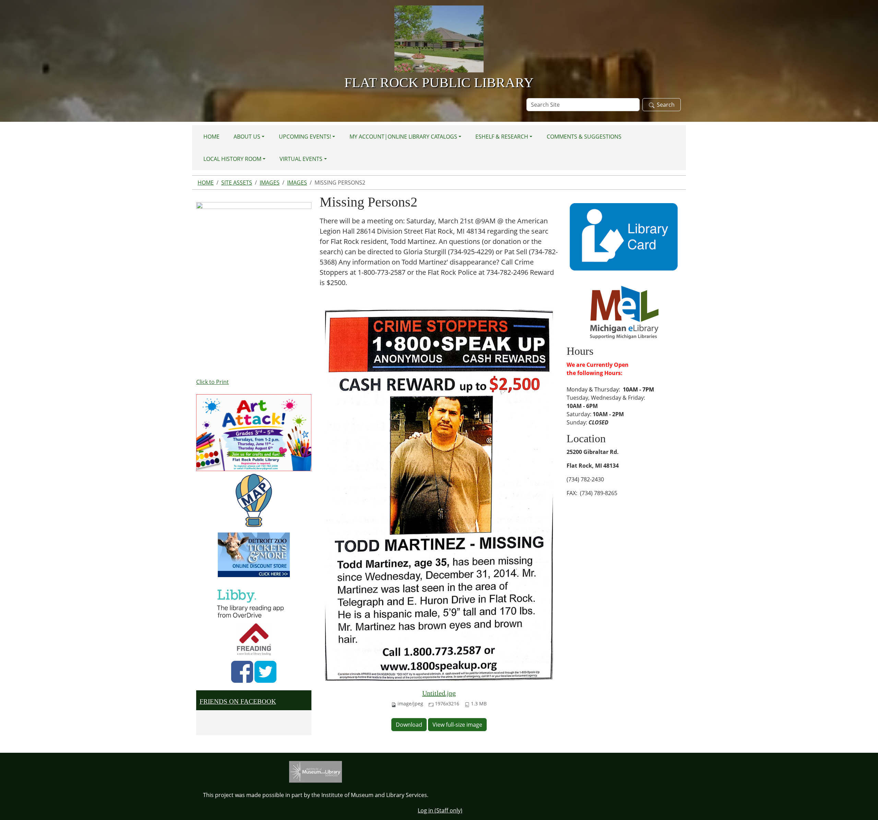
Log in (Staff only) (440, 810)
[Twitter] (265, 672)
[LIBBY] (252, 602)
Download (409, 724)
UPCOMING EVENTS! (305, 136)
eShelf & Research (501, 136)
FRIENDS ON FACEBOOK (238, 701)
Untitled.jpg (439, 693)
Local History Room (232, 159)
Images (270, 182)
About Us (247, 136)
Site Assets (236, 182)
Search (666, 104)
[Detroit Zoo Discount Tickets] (253, 554)
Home (211, 136)
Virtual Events (301, 159)
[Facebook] (242, 672)
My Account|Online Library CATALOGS (403, 136)
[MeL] (624, 312)
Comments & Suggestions (584, 136)
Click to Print (212, 382)
